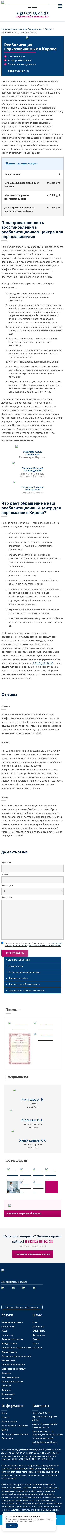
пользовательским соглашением (45, 945)
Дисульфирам (8, 1394)
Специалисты (17, 1077)
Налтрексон (7, 1334)
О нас (35, 1322)
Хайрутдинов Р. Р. (32, 1140)
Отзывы (36, 1339)
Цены (4, 1412)
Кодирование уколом (12, 1381)
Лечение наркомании (19, 959)
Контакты (37, 1347)
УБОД (4, 1330)
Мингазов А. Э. (32, 1099)
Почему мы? (38, 1326)
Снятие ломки (15, 965)
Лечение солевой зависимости (24, 984)
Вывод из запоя (9, 1343)
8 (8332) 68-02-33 (32, 13)
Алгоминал (6, 1398)
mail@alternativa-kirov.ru (44, 1442)
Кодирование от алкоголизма (16, 1347)
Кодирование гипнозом (13, 1364)
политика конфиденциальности (42, 1509)
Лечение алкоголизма (12, 1339)
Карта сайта (7, 1438)
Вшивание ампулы (10, 1377)
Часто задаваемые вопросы (14, 1433)
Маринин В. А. (32, 1120)
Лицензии (13, 1009)
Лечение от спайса (18, 978)
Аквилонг (6, 1385)
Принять (11, 1525)
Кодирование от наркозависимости (26, 990)
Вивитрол (6, 1389)
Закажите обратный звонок (32, 1253)
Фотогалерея (16, 1160)
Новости (5, 1417)
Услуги (35, 1343)
